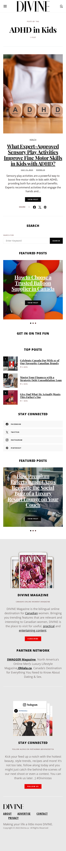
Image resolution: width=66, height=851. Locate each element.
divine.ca (40, 170)
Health (33, 140)
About (7, 814)
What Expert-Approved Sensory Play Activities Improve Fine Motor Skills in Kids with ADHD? (33, 155)
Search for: (8, 235)
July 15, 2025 (27, 170)
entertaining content (32, 630)
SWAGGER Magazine (21, 659)
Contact (42, 814)
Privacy (13, 818)
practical (49, 626)
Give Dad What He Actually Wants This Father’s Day (40, 396)
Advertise (24, 814)
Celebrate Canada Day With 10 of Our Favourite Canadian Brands (39, 362)
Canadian (31, 613)
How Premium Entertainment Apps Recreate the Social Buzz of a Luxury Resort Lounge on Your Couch (33, 490)
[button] (30, 323)
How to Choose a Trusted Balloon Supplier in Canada (33, 283)
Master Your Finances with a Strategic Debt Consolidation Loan (41, 379)
